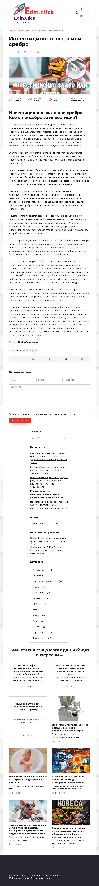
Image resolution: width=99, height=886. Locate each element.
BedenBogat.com (28, 342)
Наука (36, 615)
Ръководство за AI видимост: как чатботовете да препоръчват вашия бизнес (69, 779)
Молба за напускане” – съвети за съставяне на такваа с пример (28, 707)
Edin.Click (24, 18)
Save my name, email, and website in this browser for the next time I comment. (44, 414)
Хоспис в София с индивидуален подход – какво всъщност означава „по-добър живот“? (49, 470)
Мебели (37, 604)
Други (36, 587)
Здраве (37, 598)
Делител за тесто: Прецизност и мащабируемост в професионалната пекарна (70, 728)
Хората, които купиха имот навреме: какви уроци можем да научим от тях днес (71, 669)
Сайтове (37, 547)
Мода (36, 610)
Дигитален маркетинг (44, 581)
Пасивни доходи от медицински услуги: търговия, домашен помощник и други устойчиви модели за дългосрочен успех (28, 829)
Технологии (39, 638)
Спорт (36, 627)
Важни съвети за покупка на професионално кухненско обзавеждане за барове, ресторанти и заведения (68, 832)
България (38, 576)
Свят (35, 621)
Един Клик (17, 89)
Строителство (40, 632)
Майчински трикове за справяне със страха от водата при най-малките (28, 779)
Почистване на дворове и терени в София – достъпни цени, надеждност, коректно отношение (49, 505)
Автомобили (39, 570)
